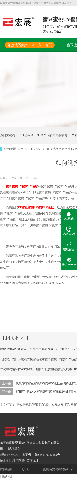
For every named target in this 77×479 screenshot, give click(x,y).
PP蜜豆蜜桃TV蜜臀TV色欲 (36, 207)
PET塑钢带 (26, 135)
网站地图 (6, 476)
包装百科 (35, 149)
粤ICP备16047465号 (47, 454)
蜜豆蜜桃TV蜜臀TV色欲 (22, 186)
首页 (21, 149)
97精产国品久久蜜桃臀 (52, 135)
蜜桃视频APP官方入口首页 (31, 45)
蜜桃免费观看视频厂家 (58, 469)
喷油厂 (27, 469)
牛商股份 (19, 460)
